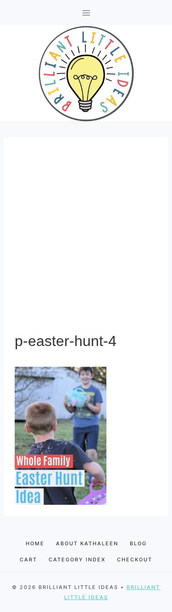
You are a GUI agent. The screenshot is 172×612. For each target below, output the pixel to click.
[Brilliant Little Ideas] (86, 73)
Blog (138, 543)
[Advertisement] (86, 239)
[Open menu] (86, 13)
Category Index (77, 559)
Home (35, 543)
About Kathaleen (87, 543)
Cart (28, 559)
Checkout (134, 559)
